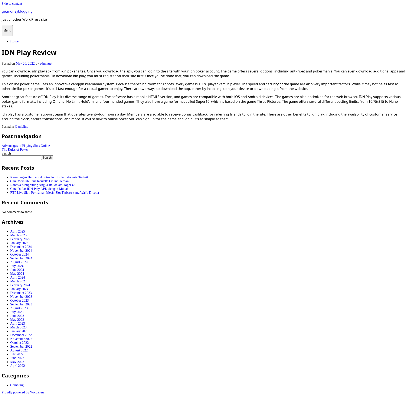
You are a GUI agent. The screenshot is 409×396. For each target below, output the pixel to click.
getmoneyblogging (17, 11)
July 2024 (16, 266)
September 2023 (21, 304)
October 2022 (19, 342)
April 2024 (17, 277)
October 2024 (19, 254)
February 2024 (20, 285)
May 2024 (17, 273)
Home (14, 41)
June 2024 (17, 270)
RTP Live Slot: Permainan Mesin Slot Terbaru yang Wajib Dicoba (54, 192)
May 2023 (17, 319)
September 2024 (21, 258)
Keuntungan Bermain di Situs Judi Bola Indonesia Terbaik (49, 177)
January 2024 (19, 289)
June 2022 (17, 358)
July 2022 (16, 354)
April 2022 (17, 365)
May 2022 (17, 362)
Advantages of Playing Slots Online (26, 145)
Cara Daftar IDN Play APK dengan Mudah (39, 189)
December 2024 (21, 247)
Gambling (21, 126)
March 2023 (18, 327)
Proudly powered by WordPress (23, 392)
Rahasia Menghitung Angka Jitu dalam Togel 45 (42, 185)
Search (6, 153)
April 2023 (17, 323)
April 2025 (17, 231)
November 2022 (21, 339)
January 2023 (19, 331)
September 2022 (21, 346)
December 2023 (21, 293)
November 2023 (21, 296)
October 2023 (19, 300)
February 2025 (20, 239)
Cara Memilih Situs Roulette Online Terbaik (39, 181)
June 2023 (17, 316)
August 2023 (19, 308)
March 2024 (18, 281)
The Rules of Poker (15, 149)
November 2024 (21, 250)
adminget (46, 63)
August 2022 (19, 350)
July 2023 (16, 312)
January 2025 (19, 243)
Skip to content (12, 3)
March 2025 (18, 235)
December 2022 (21, 335)
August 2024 (19, 262)
